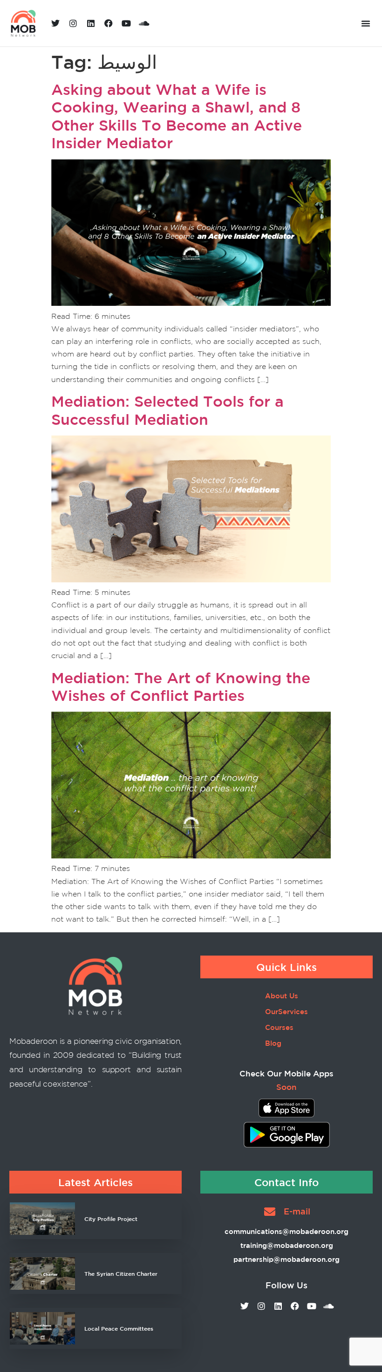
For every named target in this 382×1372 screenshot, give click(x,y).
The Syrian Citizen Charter (120, 1273)
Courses (279, 1027)
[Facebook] (108, 23)
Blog (273, 1043)
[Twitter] (55, 23)
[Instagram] (73, 23)
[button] (366, 23)
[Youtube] (126, 23)
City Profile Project (110, 1218)
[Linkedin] (91, 23)
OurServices (286, 1012)
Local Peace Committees (118, 1328)
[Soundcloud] (144, 23)
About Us (281, 996)
